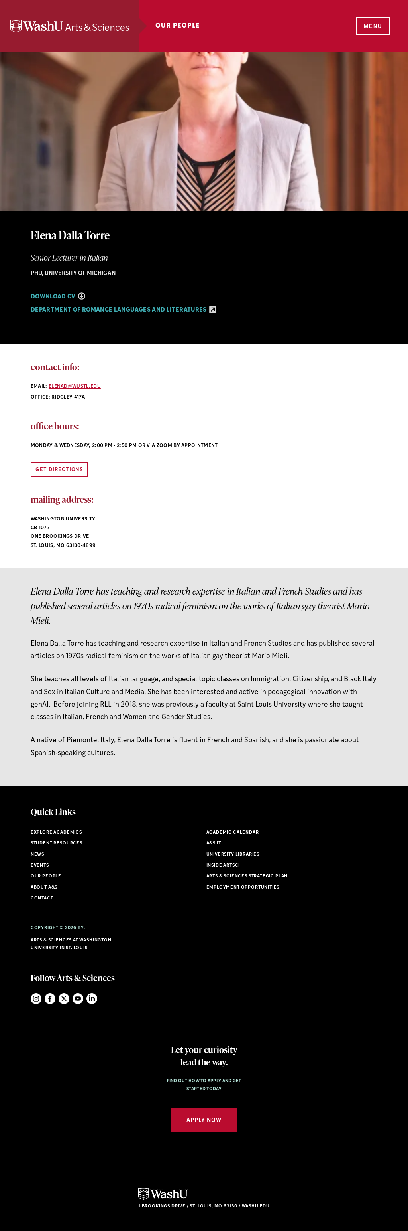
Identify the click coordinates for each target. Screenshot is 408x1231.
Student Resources (56, 843)
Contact (42, 898)
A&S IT (213, 843)
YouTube (78, 998)
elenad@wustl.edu (75, 386)
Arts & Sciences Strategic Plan (247, 876)
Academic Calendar (232, 832)
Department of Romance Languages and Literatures (119, 310)
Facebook (50, 998)
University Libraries (233, 854)
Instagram (36, 998)
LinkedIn (91, 998)
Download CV (54, 297)
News (37, 854)
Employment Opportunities (243, 887)
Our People (177, 26)
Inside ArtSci (223, 865)
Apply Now (204, 1121)
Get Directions (59, 469)
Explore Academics (56, 832)
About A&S (44, 887)
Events (40, 865)
